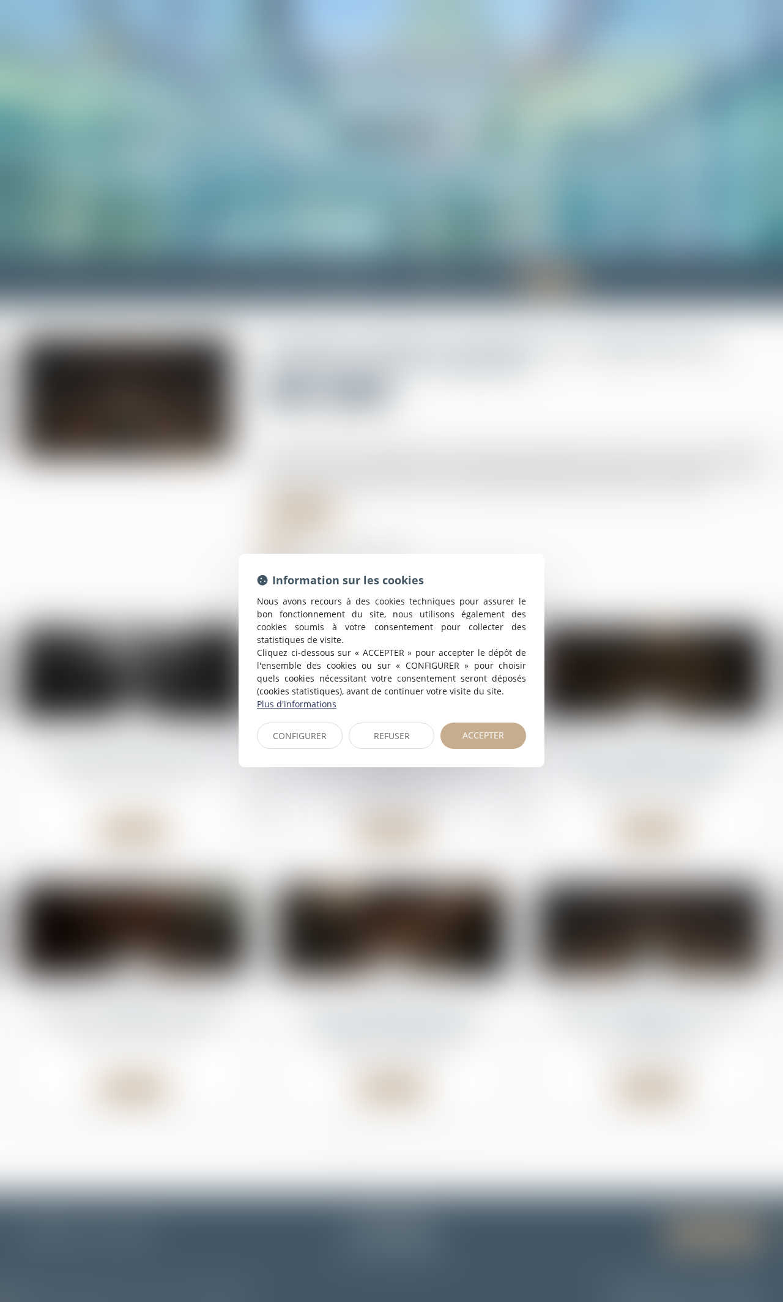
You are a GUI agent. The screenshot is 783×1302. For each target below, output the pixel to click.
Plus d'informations (296, 704)
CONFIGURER (300, 736)
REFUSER (392, 736)
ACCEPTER (483, 735)
